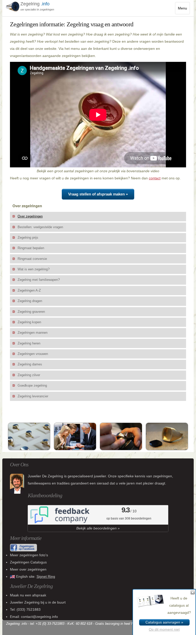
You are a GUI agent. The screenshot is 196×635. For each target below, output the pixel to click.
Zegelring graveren (31, 312)
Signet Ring (45, 576)
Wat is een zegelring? (34, 269)
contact (155, 178)
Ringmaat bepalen (31, 248)
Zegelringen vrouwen (33, 354)
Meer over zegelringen (28, 569)
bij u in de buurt (38, 602)
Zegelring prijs (28, 237)
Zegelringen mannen (32, 332)
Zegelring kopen (29, 322)
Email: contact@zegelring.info (34, 617)
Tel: (25, 609)
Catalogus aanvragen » (164, 622)
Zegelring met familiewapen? (39, 280)
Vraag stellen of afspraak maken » (98, 194)
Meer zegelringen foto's (29, 555)
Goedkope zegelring (32, 385)
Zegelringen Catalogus (28, 562)
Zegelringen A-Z (29, 290)
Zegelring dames (30, 364)
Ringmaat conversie (32, 259)
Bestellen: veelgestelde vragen (40, 227)
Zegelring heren (29, 343)
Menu (184, 10)
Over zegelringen (30, 216)
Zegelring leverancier (33, 396)
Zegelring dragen (30, 301)
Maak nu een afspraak (28, 595)
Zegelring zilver (29, 375)
